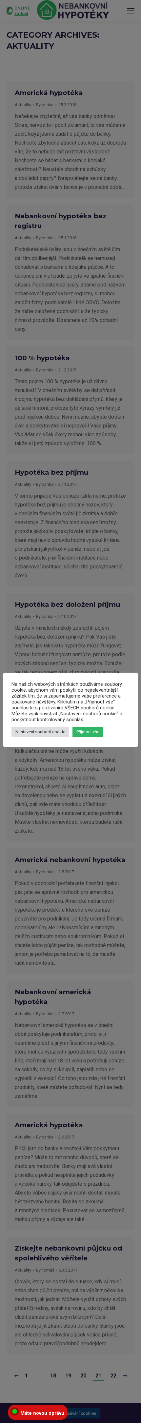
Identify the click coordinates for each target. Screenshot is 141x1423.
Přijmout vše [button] (87, 731)
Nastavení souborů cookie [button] (40, 731)
